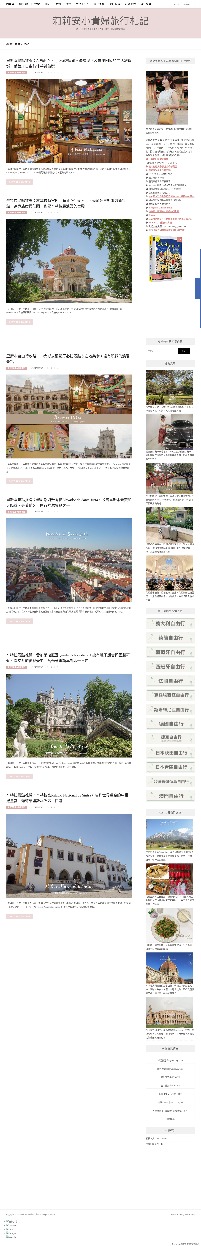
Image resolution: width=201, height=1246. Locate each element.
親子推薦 (99, 4)
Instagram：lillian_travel (161, 208)
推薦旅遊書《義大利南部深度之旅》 (170, 1111)
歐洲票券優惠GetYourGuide (170, 1069)
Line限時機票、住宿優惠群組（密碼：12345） (171, 219)
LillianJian (37, 73)
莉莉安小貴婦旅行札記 (100, 21)
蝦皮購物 (170, 1119)
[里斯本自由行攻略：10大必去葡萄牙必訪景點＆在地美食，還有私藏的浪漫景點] (69, 416)
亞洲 (58, 4)
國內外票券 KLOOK (170, 1077)
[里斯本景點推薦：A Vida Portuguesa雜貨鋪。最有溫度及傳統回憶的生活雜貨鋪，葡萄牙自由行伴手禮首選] (69, 121)
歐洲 (48, 4)
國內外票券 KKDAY (170, 1086)
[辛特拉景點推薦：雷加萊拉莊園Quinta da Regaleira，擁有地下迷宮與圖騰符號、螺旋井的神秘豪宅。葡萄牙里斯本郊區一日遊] (69, 715)
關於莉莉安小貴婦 (30, 4)
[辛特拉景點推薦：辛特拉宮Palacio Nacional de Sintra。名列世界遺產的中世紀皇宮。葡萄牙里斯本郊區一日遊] (69, 855)
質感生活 (130, 4)
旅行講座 (146, 4)
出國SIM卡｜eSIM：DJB (170, 1094)
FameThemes (190, 1214)
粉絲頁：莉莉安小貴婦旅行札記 (164, 211)
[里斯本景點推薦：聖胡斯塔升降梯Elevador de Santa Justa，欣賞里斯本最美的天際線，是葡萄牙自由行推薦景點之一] (69, 560)
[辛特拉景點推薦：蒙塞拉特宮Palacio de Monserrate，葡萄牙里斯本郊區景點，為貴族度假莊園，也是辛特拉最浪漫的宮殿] (69, 261)
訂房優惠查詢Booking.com (170, 1060)
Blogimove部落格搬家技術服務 (185, 1244)
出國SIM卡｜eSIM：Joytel (170, 1102)
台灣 (68, 4)
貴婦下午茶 (82, 4)
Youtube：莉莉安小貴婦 (160, 223)
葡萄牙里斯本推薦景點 (16, 73)
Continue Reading (19, 182)
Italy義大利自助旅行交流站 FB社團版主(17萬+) (171, 196)
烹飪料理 (114, 4)
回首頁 (10, 4)
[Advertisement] (63, 345)
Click (198, 288)
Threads (152, 215)
